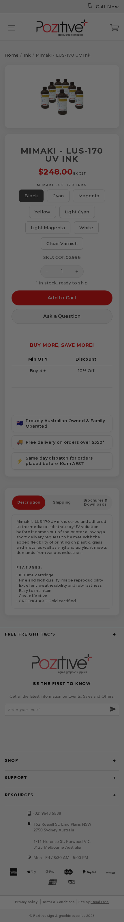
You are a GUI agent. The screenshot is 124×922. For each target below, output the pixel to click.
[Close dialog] (112, 407)
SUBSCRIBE (62, 488)
